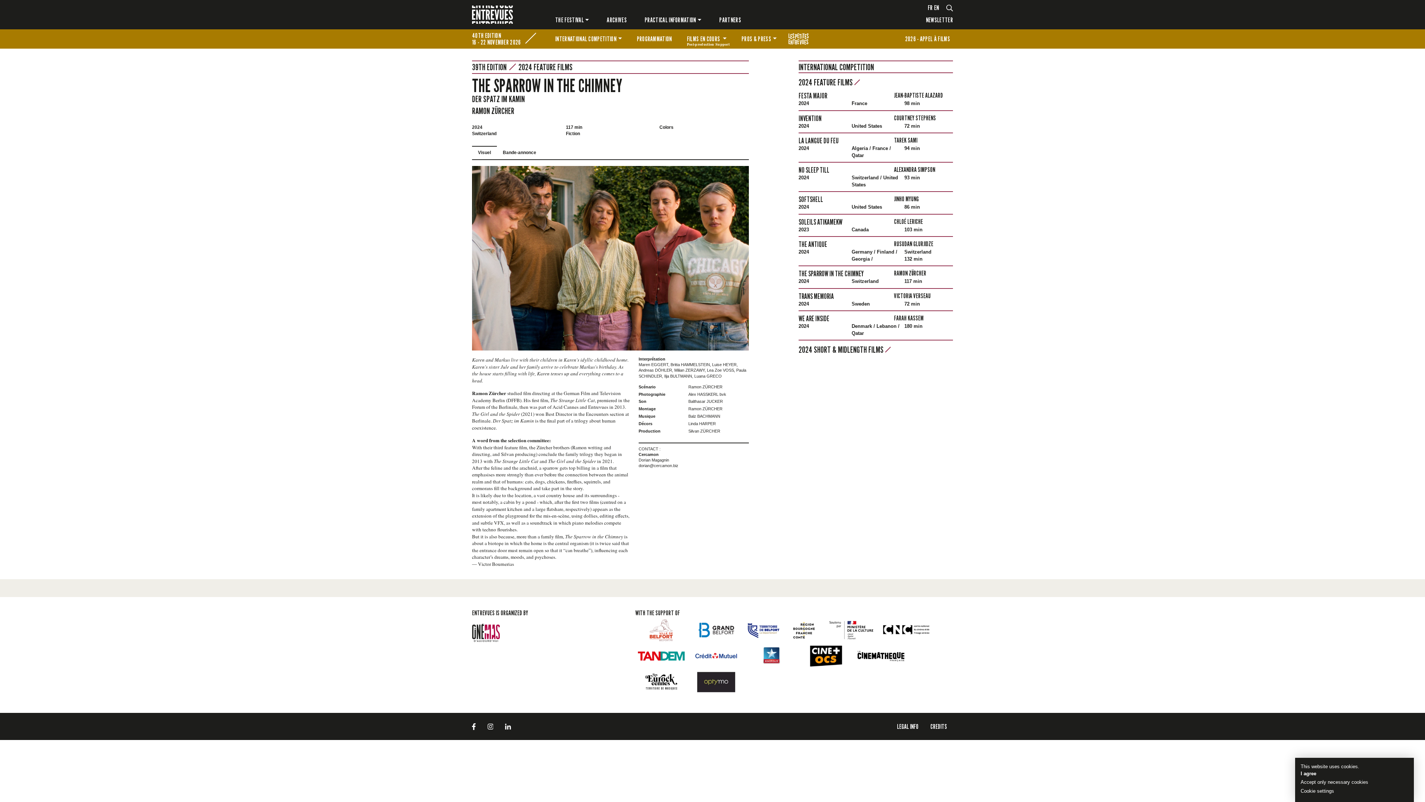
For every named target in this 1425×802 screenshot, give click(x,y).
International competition (585, 39)
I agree (1308, 773)
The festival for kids (799, 39)
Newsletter (939, 20)
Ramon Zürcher (493, 110)
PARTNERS (730, 20)
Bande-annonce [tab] (519, 152)
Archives (617, 20)
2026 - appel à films (927, 39)
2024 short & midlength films (842, 349)
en (936, 8)
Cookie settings (1317, 791)
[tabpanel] (610, 258)
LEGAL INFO (907, 726)
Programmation (654, 39)
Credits (938, 726)
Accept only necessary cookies (1334, 782)
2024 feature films (545, 67)
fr (930, 8)
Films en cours (708, 40)
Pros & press (756, 39)
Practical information (670, 20)
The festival (569, 20)
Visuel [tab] (484, 152)
